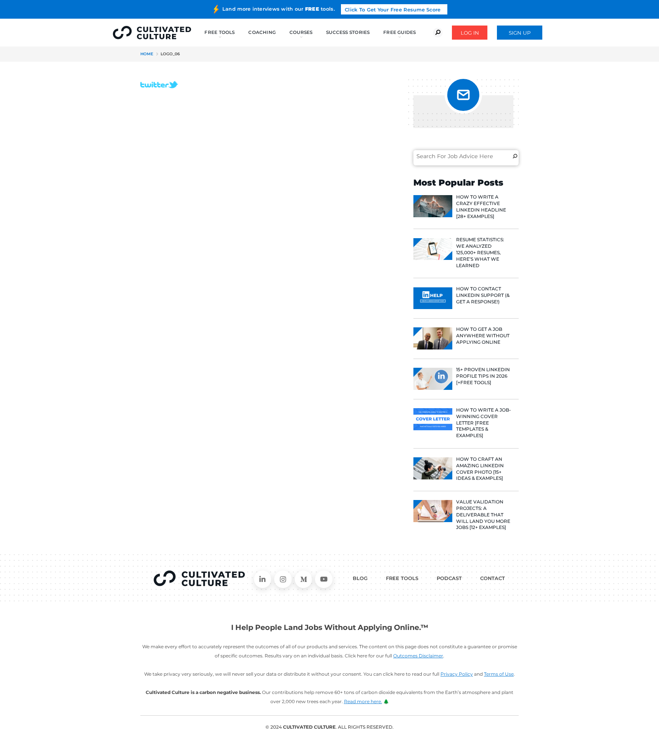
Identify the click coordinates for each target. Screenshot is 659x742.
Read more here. (363, 701)
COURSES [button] (301, 32)
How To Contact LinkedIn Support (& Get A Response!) (483, 295)
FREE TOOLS (402, 578)
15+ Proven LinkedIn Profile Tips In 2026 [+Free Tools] (483, 376)
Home (146, 53)
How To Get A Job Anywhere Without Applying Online (483, 335)
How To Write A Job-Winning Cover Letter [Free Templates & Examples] (483, 422)
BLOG (360, 578)
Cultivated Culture (199, 579)
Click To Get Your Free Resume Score (392, 10)
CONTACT (492, 578)
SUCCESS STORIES (348, 32)
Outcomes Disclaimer (418, 656)
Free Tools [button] (219, 32)
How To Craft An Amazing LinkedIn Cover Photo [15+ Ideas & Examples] (480, 468)
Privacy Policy (456, 674)
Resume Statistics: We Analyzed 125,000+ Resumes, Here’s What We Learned (480, 252)
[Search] (515, 156)
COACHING (262, 32)
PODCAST (449, 578)
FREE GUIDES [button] (399, 32)
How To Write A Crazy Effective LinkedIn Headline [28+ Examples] (481, 206)
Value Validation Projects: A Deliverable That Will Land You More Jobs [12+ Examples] (483, 514)
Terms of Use (499, 674)
